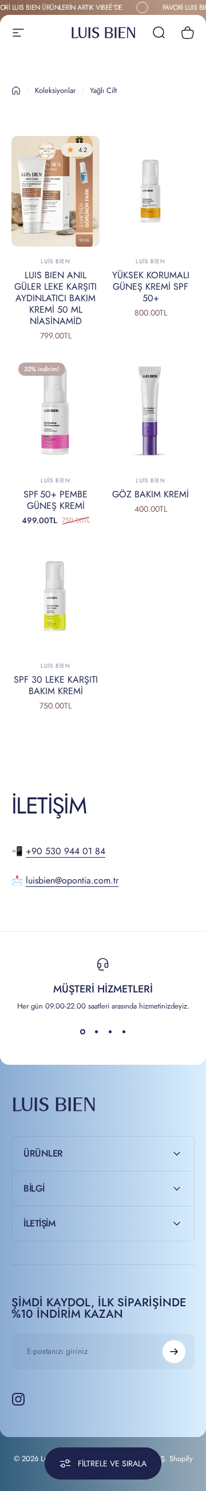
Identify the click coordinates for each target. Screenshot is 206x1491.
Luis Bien (55, 261)
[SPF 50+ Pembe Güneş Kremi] (55, 411)
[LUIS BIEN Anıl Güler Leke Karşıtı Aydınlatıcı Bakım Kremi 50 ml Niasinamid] (55, 191)
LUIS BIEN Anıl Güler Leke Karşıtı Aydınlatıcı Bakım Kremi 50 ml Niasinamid (55, 298)
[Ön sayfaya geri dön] (16, 90)
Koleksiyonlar (55, 90)
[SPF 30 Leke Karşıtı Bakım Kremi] (55, 595)
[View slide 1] (82, 1032)
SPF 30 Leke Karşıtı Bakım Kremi (56, 685)
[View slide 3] (110, 1032)
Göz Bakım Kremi (150, 494)
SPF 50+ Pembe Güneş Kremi (55, 500)
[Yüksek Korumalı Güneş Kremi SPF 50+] (150, 191)
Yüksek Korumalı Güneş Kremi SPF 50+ (150, 286)
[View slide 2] (96, 1032)
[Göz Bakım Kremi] (150, 411)
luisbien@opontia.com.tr (72, 880)
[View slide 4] (123, 1032)
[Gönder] (174, 1351)
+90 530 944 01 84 (65, 851)
